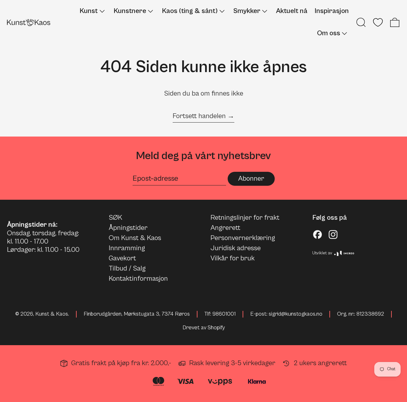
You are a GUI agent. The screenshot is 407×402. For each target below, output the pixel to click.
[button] (361, 22)
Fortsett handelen (199, 116)
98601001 (224, 314)
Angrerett (225, 228)
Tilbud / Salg (127, 268)
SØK (115, 218)
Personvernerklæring (242, 238)
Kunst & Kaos (51, 314)
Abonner (251, 179)
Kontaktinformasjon (138, 279)
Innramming (127, 248)
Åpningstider (128, 228)
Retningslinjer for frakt (244, 218)
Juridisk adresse (235, 248)
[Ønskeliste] (378, 22)
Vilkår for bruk (232, 258)
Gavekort (122, 258)
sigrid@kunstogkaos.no (295, 314)
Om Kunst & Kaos (135, 238)
